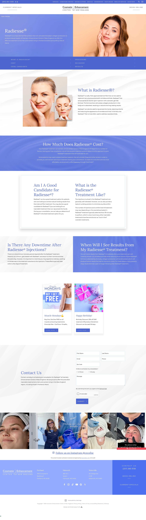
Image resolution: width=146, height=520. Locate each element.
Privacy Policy (77, 503)
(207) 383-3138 (8, 2)
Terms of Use (85, 503)
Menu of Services (120, 2)
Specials (90, 2)
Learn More (50, 330)
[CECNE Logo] (17, 477)
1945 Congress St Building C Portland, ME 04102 (43, 476)
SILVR (78, 507)
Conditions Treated (66, 2)
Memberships (98, 2)
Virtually (92, 372)
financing (76, 162)
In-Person (80, 372)
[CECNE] (76, 8)
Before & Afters (80, 2)
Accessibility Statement (96, 503)
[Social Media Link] (64, 484)
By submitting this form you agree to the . (91, 388)
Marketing (72, 507)
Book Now (131, 2)
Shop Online (109, 2)
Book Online (136, 7)
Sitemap (106, 503)
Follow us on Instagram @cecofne (75, 452)
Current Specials (12, 7)
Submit (81, 401)
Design (65, 507)
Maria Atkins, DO (85, 458)
